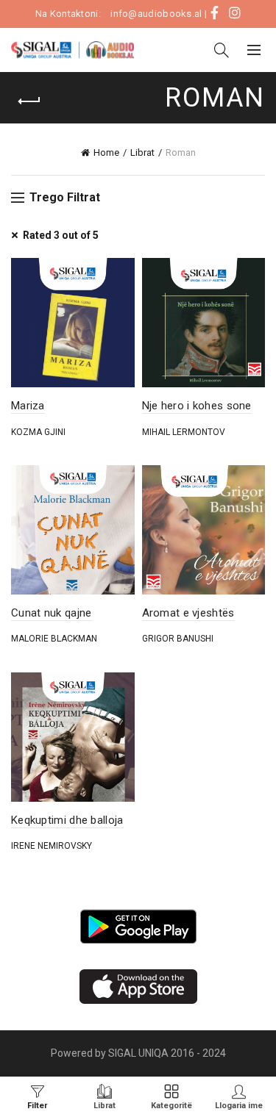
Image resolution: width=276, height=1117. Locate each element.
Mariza (28, 405)
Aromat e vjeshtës (188, 612)
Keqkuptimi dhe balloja (67, 820)
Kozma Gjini (38, 432)
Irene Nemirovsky (51, 846)
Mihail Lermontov (183, 432)
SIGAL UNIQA (139, 1053)
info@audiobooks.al (156, 13)
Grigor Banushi (177, 638)
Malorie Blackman (54, 638)
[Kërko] (221, 50)
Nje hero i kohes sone (197, 405)
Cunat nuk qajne (51, 612)
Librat (142, 152)
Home (106, 152)
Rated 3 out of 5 (61, 235)
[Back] (29, 101)
